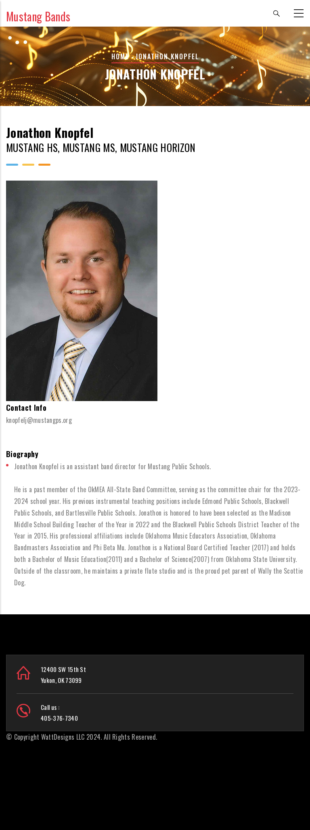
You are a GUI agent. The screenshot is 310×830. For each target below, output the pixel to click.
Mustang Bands (38, 16)
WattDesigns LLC (63, 737)
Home (120, 56)
